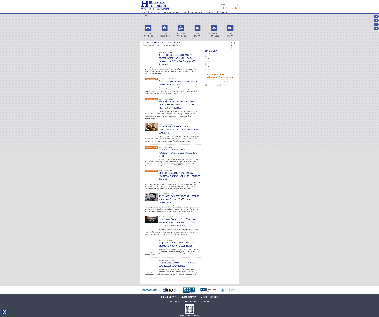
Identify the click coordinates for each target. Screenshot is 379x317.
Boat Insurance (197, 34)
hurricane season (226, 77)
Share (232, 43)
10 (182, 280)
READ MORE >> (161, 73)
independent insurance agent (220, 81)
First (156, 280)
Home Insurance (165, 34)
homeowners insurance (218, 74)
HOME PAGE (164, 297)
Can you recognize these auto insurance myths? (178, 83)
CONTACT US (213, 297)
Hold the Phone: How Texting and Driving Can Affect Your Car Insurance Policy (177, 222)
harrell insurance (218, 79)
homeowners (227, 79)
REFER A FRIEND (194, 297)
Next (186, 280)
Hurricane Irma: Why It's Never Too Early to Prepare (178, 264)
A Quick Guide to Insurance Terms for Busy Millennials (176, 244)
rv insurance (209, 81)
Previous (161, 280)
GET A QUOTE (182, 297)
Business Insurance (181, 34)
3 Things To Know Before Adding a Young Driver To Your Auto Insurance (179, 199)
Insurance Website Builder (193, 315)
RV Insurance (230, 34)
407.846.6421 (230, 8)
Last (190, 280)
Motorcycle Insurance (214, 34)
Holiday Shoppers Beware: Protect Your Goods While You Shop (178, 153)
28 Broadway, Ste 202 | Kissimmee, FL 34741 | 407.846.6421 (189, 301)
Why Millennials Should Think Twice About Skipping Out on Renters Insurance (178, 104)
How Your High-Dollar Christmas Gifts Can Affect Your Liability (179, 129)
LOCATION (204, 297)
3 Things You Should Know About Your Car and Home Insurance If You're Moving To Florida (178, 59)
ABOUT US (172, 297)
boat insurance (209, 79)
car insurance (211, 77)
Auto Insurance (148, 34)
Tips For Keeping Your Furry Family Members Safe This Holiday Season (179, 176)
